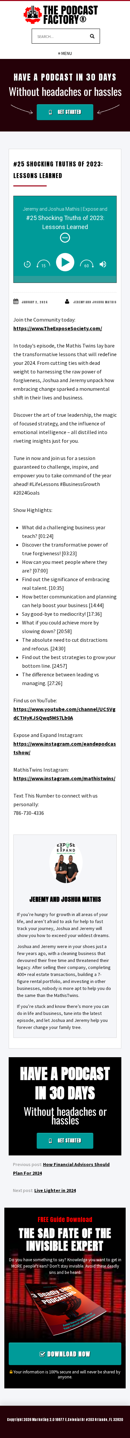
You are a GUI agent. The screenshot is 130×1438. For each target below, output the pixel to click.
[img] (65, 238)
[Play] (66, 262)
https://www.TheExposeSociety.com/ (57, 328)
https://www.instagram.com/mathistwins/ (64, 778)
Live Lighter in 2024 (55, 1190)
